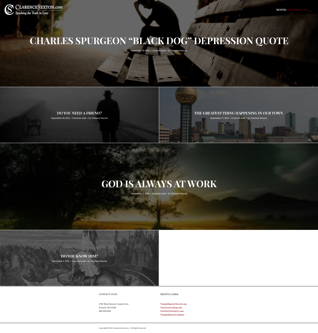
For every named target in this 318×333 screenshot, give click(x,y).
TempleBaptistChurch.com (173, 304)
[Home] (33, 9)
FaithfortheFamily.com (172, 311)
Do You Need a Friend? (79, 112)
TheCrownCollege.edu (171, 307)
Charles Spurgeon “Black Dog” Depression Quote (159, 40)
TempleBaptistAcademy (172, 314)
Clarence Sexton (179, 50)
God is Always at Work (159, 183)
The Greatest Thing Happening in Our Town (238, 112)
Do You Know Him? (79, 256)
